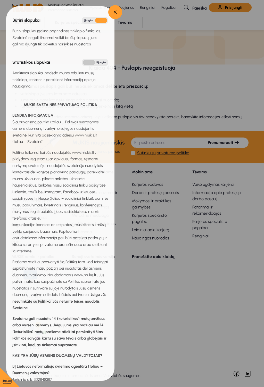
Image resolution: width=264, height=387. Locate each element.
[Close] (115, 12)
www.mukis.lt (86, 135)
